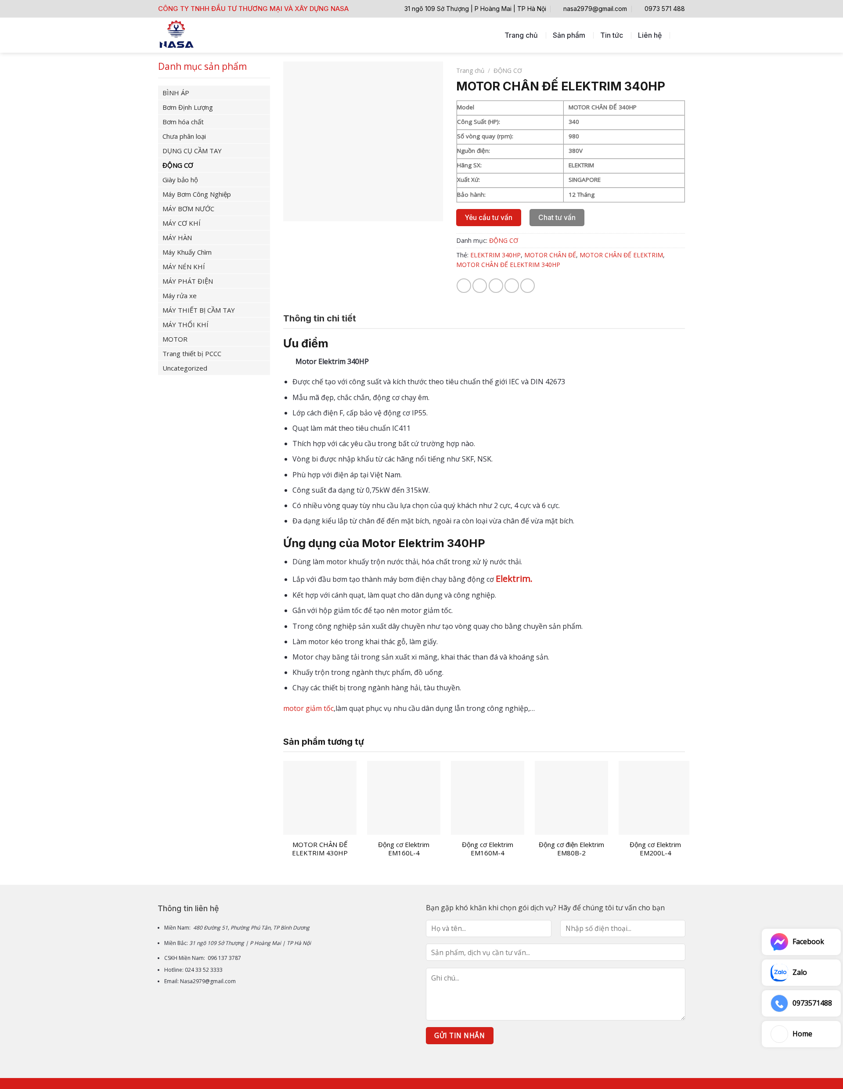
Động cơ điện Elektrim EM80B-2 (571, 849)
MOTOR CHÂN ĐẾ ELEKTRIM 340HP (508, 264)
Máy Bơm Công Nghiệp (196, 194)
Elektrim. (514, 578)
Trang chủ (521, 35)
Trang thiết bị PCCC (191, 353)
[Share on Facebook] (464, 285)
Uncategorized (184, 368)
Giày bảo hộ (180, 179)
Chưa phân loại (184, 136)
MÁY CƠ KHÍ (181, 223)
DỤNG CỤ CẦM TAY (192, 150)
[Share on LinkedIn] (527, 285)
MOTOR (174, 339)
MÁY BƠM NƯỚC (188, 208)
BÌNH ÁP (175, 92)
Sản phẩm (569, 35)
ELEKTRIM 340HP (495, 255)
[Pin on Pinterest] (511, 285)
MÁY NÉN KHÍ (183, 266)
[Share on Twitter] (479, 285)
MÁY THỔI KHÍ (185, 324)
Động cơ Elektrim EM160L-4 (403, 849)
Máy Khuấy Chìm (187, 252)
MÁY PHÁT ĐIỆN (187, 281)
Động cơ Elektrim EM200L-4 (655, 849)
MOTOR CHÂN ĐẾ (550, 255)
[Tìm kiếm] (681, 34)
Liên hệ (650, 35)
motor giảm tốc (308, 708)
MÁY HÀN (177, 237)
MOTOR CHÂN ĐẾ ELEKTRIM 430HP (320, 849)
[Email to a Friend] (496, 285)
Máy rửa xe (179, 295)
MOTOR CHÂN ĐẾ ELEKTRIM (621, 255)
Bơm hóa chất (183, 121)
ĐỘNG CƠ (177, 165)
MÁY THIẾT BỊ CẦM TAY (198, 310)
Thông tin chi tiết (319, 318)
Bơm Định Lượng (187, 107)
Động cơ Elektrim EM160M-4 (487, 849)
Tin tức (611, 35)
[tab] (319, 318)
